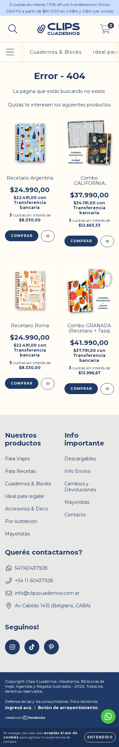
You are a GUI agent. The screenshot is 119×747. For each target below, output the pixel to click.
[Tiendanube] (25, 718)
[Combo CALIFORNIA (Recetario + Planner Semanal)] (107, 241)
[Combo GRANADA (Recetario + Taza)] (107, 389)
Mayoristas (17, 534)
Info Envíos (77, 471)
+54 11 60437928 (34, 581)
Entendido (100, 737)
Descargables (80, 459)
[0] (105, 31)
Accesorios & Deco (26, 509)
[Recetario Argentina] (48, 236)
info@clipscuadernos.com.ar (47, 593)
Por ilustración (21, 521)
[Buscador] (13, 29)
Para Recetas (20, 471)
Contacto (75, 515)
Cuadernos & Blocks (56, 52)
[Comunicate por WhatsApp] (108, 716)
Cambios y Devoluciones (80, 487)
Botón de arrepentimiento (68, 707)
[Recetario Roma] (48, 383)
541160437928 (31, 568)
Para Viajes (17, 459)
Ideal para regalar (24, 496)
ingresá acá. (18, 707)
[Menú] (10, 52)
